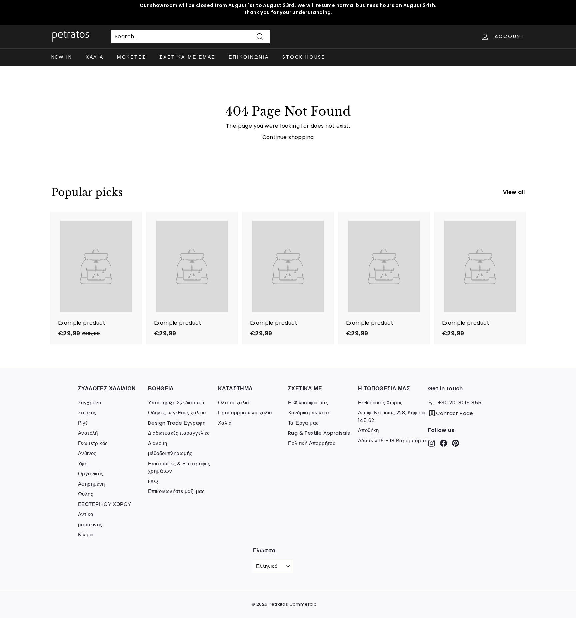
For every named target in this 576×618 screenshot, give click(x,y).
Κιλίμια (86, 534)
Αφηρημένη (91, 483)
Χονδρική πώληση (309, 412)
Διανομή (157, 443)
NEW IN (61, 57)
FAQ (153, 481)
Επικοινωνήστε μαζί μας (176, 491)
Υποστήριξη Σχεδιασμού (176, 402)
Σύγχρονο (89, 402)
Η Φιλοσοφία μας (308, 402)
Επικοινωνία (249, 57)
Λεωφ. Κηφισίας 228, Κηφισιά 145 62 (392, 416)
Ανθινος (87, 453)
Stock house (303, 57)
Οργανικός (90, 473)
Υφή (82, 463)
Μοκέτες (131, 57)
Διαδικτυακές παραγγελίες (179, 432)
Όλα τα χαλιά (233, 402)
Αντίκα (85, 514)
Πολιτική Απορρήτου (311, 443)
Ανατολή (88, 432)
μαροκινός (90, 524)
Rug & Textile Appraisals (319, 432)
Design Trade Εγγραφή (176, 422)
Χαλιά (95, 57)
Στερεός (87, 412)
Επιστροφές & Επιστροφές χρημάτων (179, 467)
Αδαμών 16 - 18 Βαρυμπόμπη (392, 440)
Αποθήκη (368, 430)
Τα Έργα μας (303, 422)
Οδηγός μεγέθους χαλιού (177, 412)
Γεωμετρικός (92, 443)
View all (514, 192)
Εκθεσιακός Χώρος (380, 402)
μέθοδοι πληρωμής (170, 453)
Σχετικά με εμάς (187, 57)
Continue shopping (288, 137)
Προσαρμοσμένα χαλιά (245, 412)
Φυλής (85, 493)
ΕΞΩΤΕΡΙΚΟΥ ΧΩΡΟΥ (104, 504)
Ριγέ (83, 422)
